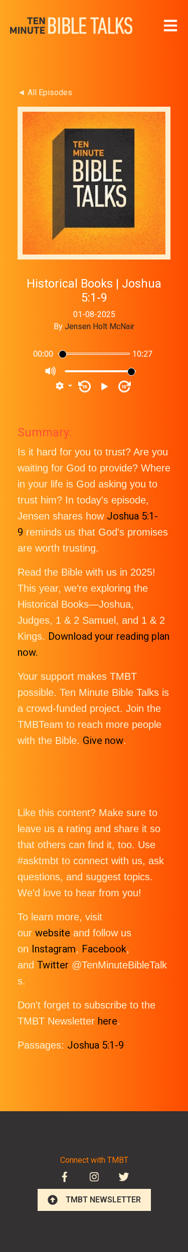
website (52, 933)
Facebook (104, 949)
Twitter (53, 965)
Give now (103, 740)
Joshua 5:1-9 (95, 1045)
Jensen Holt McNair (99, 326)
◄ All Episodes (45, 92)
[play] (104, 386)
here (107, 1021)
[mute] (51, 371)
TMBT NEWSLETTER (103, 1199)
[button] (64, 386)
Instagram (54, 949)
